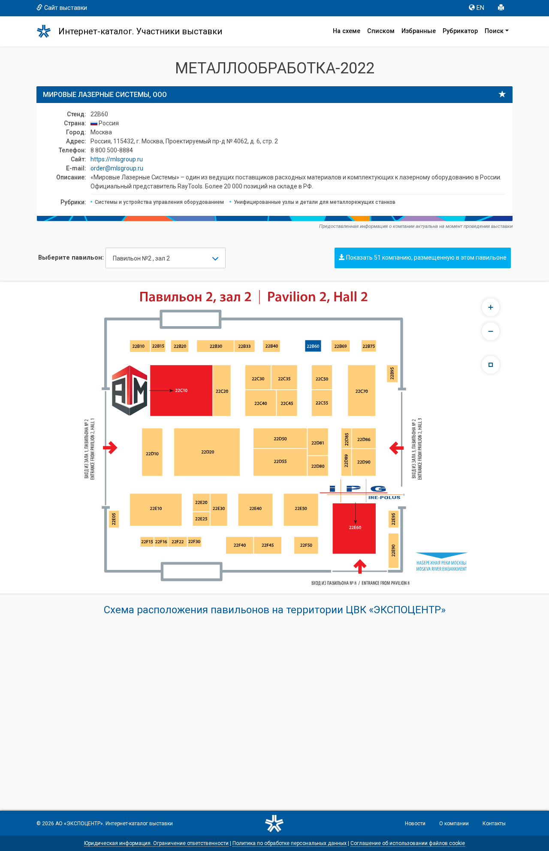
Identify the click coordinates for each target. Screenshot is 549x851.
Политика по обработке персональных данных (289, 843)
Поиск (494, 31)
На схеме (346, 31)
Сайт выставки (65, 8)
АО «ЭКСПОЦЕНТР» (79, 824)
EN (480, 8)
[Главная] (47, 31)
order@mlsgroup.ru (116, 168)
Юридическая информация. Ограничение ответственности (156, 843)
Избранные (418, 31)
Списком (381, 31)
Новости (415, 824)
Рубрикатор (460, 31)
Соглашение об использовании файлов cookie (407, 843)
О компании (454, 824)
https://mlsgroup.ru (116, 159)
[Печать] (502, 8)
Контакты (494, 824)
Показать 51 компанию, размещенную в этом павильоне (426, 257)
